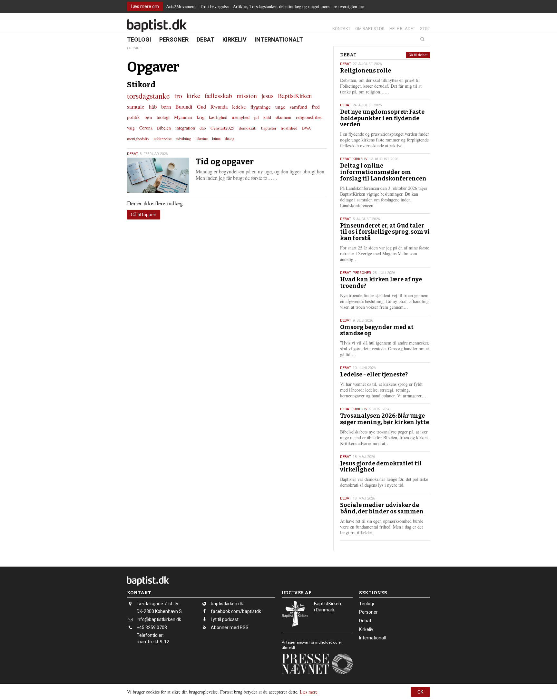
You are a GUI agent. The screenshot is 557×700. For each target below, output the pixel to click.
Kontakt (341, 28)
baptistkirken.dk (227, 603)
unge (280, 106)
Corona (145, 128)
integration (185, 128)
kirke (193, 95)
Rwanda (219, 106)
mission (247, 95)
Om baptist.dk (370, 28)
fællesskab (218, 95)
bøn (148, 117)
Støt (425, 28)
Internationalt (279, 39)
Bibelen (164, 128)
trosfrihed (289, 128)
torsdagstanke (148, 96)
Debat (205, 39)
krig (200, 117)
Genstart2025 (222, 128)
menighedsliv (138, 138)
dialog (229, 138)
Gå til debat (417, 55)
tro (178, 95)
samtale (135, 106)
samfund (298, 106)
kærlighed (218, 117)
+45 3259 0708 (152, 627)
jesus (267, 96)
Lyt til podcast (225, 619)
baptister (268, 128)
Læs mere (309, 692)
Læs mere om (145, 6)
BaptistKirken (295, 96)
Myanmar (183, 117)
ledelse (239, 106)
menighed (240, 117)
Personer (174, 39)
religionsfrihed (309, 117)
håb (153, 106)
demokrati (248, 128)
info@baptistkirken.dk (159, 619)
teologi (163, 117)
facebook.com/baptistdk (236, 611)
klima (216, 138)
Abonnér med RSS (230, 627)
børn (166, 106)
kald (267, 117)
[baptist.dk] (157, 25)
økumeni (283, 117)
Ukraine (201, 138)
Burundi (183, 106)
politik (133, 117)
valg (131, 128)
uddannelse (163, 138)
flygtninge (260, 106)
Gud (201, 106)
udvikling (183, 138)
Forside (134, 48)
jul (256, 117)
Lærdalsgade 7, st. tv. (158, 603)
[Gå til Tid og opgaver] (158, 175)
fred (316, 106)
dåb (203, 128)
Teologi (139, 39)
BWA (306, 128)
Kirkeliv (234, 39)
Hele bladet (402, 28)
